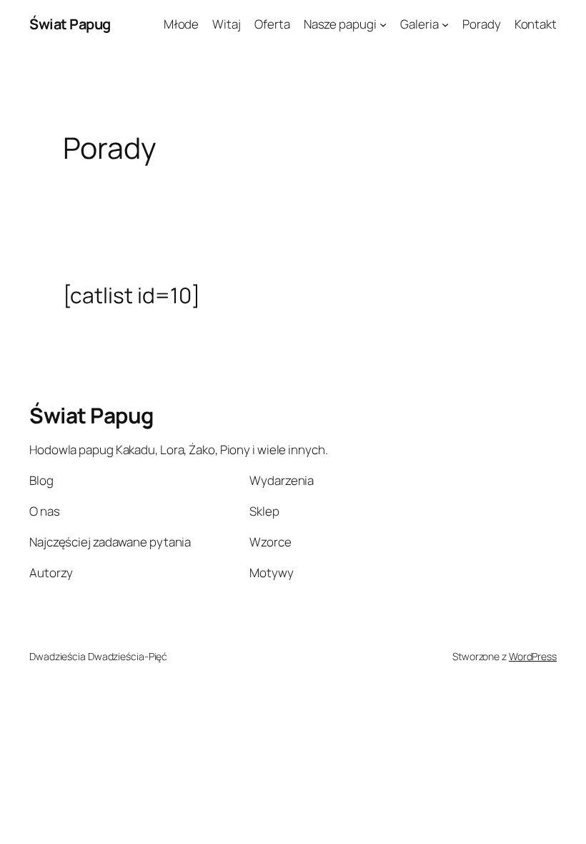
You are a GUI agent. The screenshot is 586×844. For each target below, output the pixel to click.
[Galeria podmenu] (445, 24)
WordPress (533, 656)
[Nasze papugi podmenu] (383, 24)
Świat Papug (70, 24)
